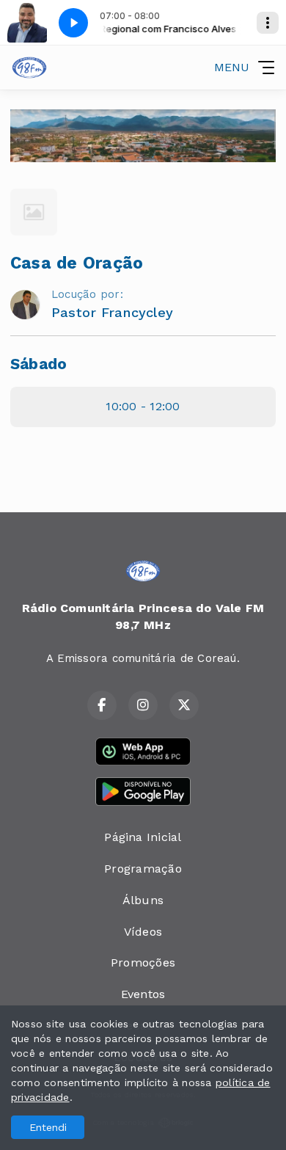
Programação (143, 869)
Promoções (143, 962)
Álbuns (143, 900)
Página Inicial (142, 837)
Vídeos (143, 932)
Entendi (48, 1127)
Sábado (38, 364)
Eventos (143, 994)
